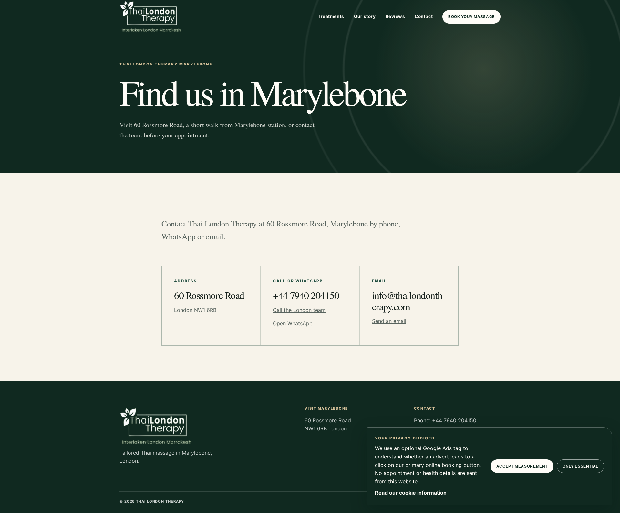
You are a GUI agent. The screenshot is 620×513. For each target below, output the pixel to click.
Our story (365, 16)
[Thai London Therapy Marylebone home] (151, 17)
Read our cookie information (411, 492)
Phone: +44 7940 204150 (445, 420)
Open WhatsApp (293, 323)
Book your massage (471, 17)
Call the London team (299, 310)
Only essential (580, 466)
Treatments (331, 16)
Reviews (395, 16)
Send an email (389, 321)
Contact (424, 16)
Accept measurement (522, 466)
